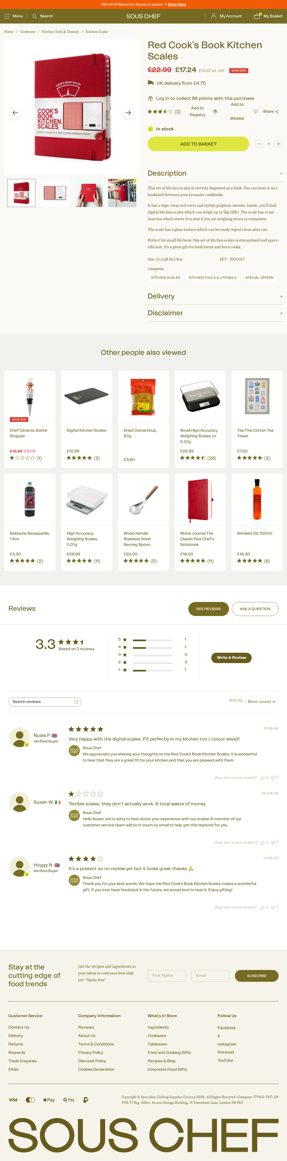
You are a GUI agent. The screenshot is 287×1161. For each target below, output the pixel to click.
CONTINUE (198, 612)
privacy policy (228, 628)
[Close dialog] (246, 518)
